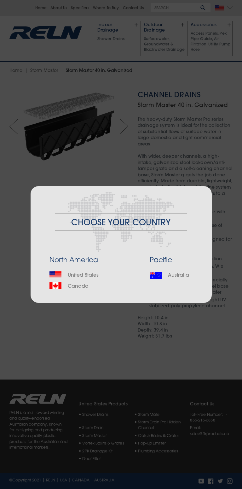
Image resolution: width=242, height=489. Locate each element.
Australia (177, 275)
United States (82, 275)
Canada (77, 286)
